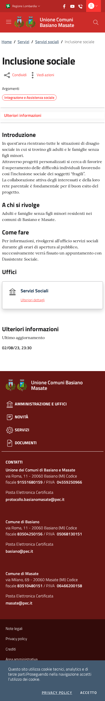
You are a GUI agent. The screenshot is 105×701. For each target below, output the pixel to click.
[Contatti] (82, 6)
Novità (21, 417)
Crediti (11, 649)
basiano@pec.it (19, 551)
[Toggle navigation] (9, 22)
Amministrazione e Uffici (40, 404)
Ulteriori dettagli (33, 300)
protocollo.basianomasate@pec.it (35, 499)
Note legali (14, 628)
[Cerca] (96, 22)
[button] (39, 6)
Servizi (23, 42)
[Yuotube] (74, 6)
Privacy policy (57, 692)
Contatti (14, 462)
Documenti (25, 443)
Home (7, 42)
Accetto (88, 692)
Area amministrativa (21, 659)
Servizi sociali (47, 42)
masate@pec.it (19, 603)
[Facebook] (66, 6)
